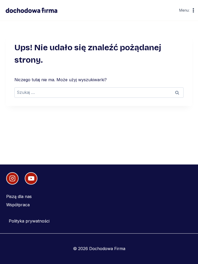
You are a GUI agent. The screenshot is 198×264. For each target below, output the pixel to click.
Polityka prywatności (29, 221)
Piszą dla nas (19, 196)
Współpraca (18, 204)
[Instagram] (12, 178)
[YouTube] (31, 178)
